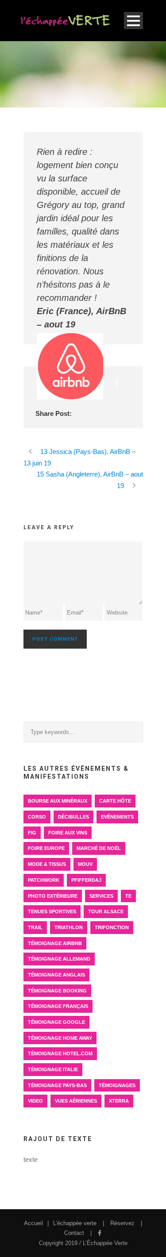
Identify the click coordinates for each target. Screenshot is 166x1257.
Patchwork (43, 880)
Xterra (119, 1100)
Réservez (122, 1223)
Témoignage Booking (57, 990)
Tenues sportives (52, 911)
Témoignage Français (58, 1006)
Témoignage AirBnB (55, 943)
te (128, 896)
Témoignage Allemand (59, 958)
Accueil (33, 1223)
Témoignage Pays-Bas (57, 1085)
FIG (32, 832)
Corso (37, 816)
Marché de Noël (99, 848)
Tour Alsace (106, 911)
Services (101, 896)
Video (35, 1100)
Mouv (85, 864)
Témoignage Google (56, 1022)
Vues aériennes (76, 1100)
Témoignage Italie (53, 1069)
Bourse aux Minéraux (57, 800)
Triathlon (68, 927)
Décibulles (73, 816)
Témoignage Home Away (60, 1038)
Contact (74, 1233)
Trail (35, 927)
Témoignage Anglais (56, 974)
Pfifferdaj (86, 880)
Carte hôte (115, 800)
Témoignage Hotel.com (60, 1053)
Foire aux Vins (67, 832)
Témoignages (117, 1085)
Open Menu (133, 20)
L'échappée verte (75, 1223)
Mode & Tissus (47, 864)
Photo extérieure (52, 896)
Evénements (117, 816)
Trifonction (112, 927)
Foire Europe (46, 848)
